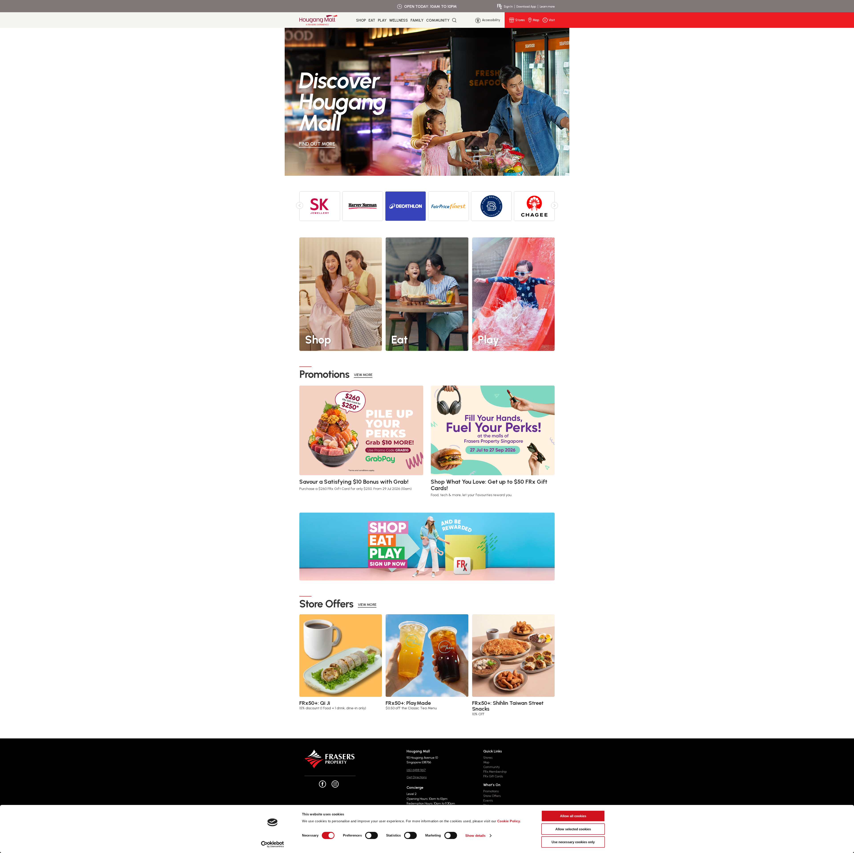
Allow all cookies (573, 816)
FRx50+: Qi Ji (314, 703)
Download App (526, 6)
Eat (372, 20)
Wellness (398, 20)
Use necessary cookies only (573, 842)
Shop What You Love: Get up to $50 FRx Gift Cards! (489, 485)
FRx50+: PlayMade (408, 703)
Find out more (317, 144)
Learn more (547, 6)
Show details (475, 835)
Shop (361, 20)
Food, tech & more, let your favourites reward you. (471, 495)
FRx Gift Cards (493, 776)
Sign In (508, 6)
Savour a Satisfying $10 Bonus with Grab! (354, 482)
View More (363, 375)
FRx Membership (495, 772)
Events (488, 800)
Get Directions (417, 777)
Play (382, 20)
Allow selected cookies (573, 829)
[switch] (371, 835)
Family (417, 20)
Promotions (491, 791)
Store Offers (492, 796)
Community (437, 20)
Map (486, 762)
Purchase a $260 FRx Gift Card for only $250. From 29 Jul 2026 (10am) (355, 489)
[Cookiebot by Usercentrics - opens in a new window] (272, 844)
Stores (487, 758)
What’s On (491, 785)
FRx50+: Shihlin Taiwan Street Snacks (508, 706)
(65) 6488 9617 (416, 770)
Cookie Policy (508, 821)
